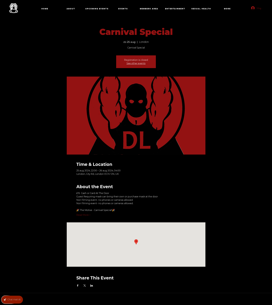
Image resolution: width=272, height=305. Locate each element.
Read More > (83, 215)
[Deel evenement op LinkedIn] (91, 285)
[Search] (202, 9)
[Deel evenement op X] (84, 285)
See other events (136, 63)
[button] (149, 9)
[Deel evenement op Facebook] (77, 285)
